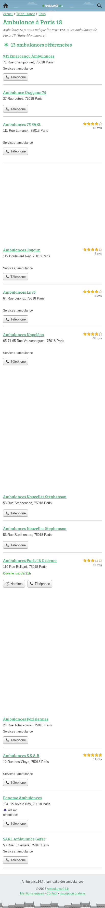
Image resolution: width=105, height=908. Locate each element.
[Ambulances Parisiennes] (52, 724)
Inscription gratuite (72, 893)
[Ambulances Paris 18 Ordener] (52, 567)
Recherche (99, 5)
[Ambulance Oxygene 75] (52, 96)
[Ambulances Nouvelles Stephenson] (52, 500)
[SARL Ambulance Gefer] (52, 844)
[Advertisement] (52, 433)
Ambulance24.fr (58, 889)
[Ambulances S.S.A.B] (52, 764)
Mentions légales (32, 893)
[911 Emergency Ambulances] (52, 61)
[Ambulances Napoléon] (52, 343)
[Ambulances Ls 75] (52, 301)
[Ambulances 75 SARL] (52, 133)
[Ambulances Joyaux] (52, 258)
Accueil (5, 5)
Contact (51, 893)
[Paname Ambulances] (52, 806)
